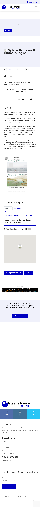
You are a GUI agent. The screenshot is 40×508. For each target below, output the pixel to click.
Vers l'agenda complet (13, 273)
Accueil (6, 24)
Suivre (20, 410)
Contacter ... (29, 215)
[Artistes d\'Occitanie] (12, 7)
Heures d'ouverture (12, 212)
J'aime (7, 410)
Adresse (8, 208)
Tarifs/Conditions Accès (13, 215)
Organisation (18, 208)
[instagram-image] (11, 336)
